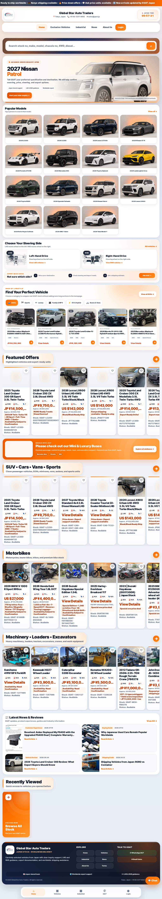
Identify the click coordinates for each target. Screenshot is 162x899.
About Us (107, 27)
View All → (152, 721)
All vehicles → (151, 246)
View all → (152, 111)
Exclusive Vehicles (60, 27)
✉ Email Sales (136, 859)
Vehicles (104, 853)
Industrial (81, 27)
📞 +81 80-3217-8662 (76, 17)
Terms (104, 866)
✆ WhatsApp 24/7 (137, 853)
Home (42, 27)
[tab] (12, 303)
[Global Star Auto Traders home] (9, 15)
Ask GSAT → (147, 275)
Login (120, 27)
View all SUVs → (147, 294)
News (94, 27)
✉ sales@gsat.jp (93, 17)
